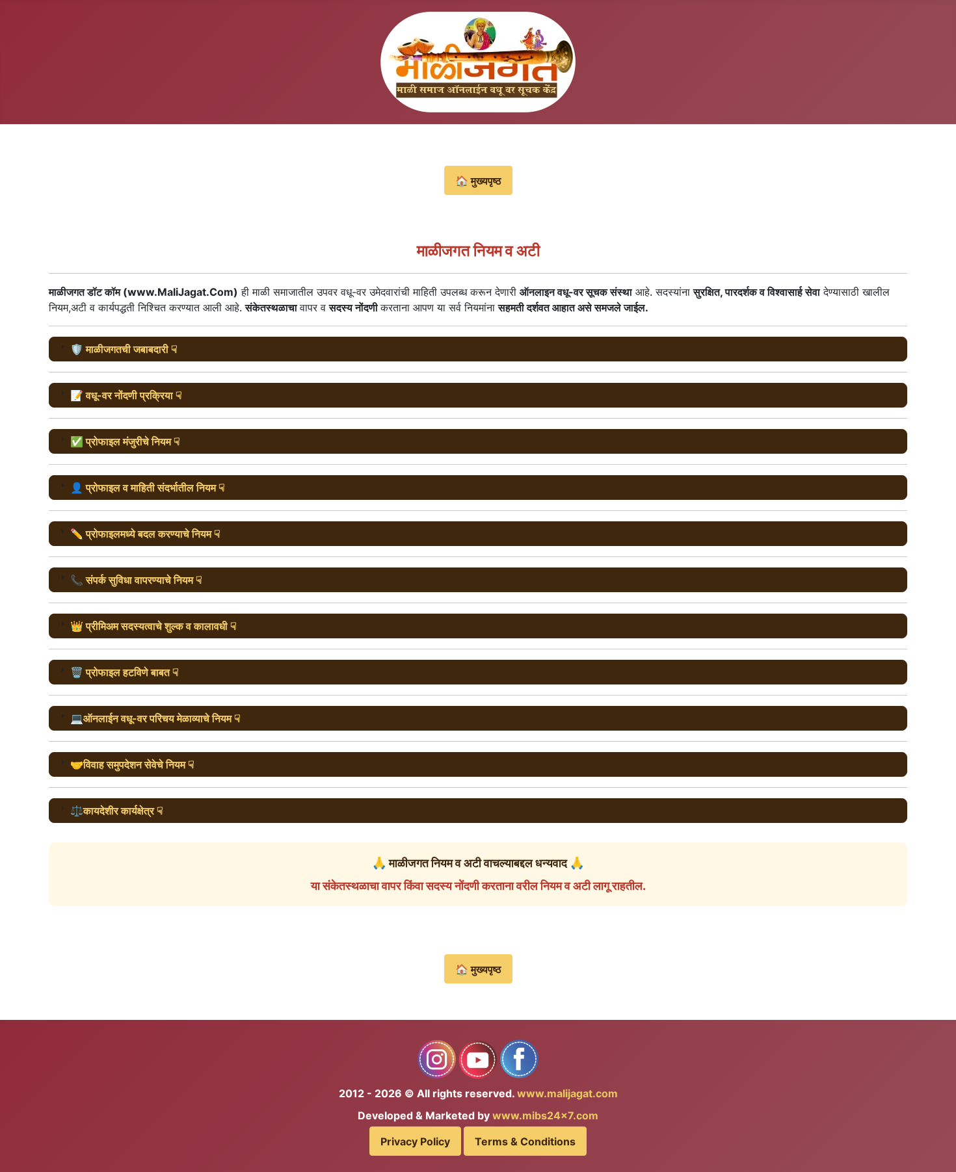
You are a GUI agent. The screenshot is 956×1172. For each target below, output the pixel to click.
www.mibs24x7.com (545, 1115)
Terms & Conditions (525, 1141)
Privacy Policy (415, 1141)
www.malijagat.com (567, 1093)
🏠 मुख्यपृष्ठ (478, 180)
